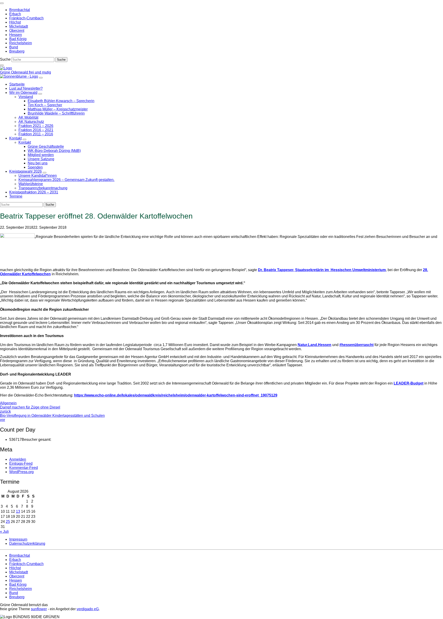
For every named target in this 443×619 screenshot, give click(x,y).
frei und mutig (40, 72)
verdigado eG (88, 609)
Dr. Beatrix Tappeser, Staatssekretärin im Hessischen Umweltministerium (322, 270)
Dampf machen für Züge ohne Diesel (30, 409)
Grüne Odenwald (14, 72)
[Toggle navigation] (2, 3)
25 (8, 522)
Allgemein (8, 403)
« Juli (4, 531)
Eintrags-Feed (21, 463)
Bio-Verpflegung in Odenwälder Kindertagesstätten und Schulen (52, 418)
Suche (5, 59)
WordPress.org (21, 472)
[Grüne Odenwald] (6, 68)
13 (18, 511)
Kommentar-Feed (23, 468)
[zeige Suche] (2, 65)
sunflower (39, 609)
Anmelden (17, 459)
